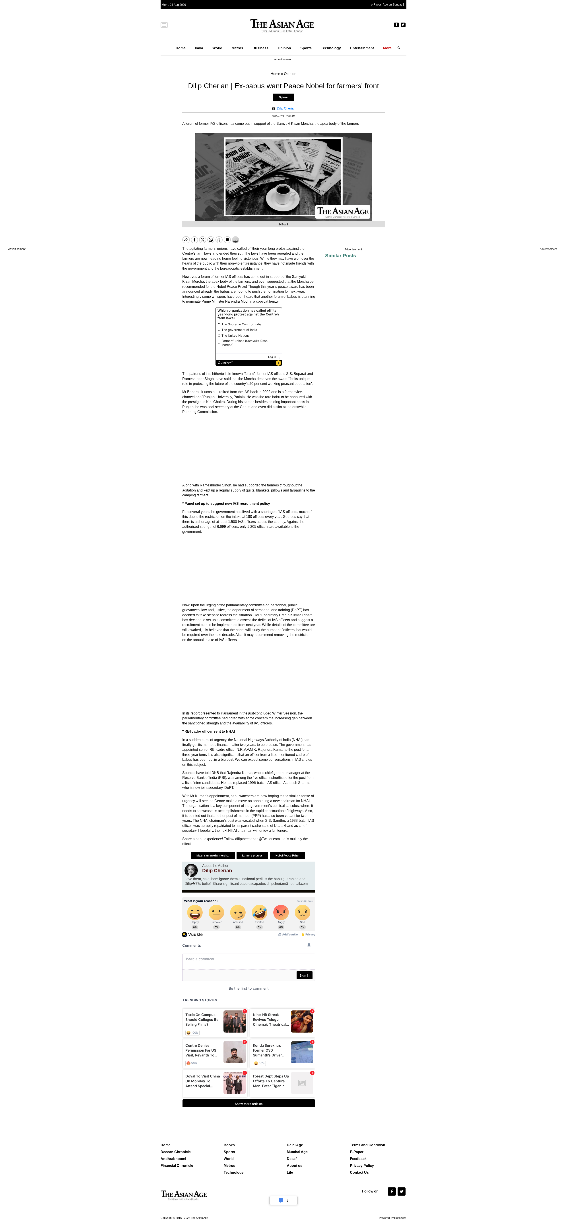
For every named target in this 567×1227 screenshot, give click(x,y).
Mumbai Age (297, 1152)
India (199, 48)
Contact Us (359, 1172)
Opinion (284, 48)
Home (181, 48)
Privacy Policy (362, 1165)
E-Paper (356, 1152)
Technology (331, 48)
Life (290, 1172)
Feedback (358, 1159)
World (217, 48)
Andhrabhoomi (173, 1159)
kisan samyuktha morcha (212, 855)
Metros (237, 48)
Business (260, 48)
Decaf (292, 1159)
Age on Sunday (392, 4)
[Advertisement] (248, 449)
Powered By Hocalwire (392, 1217)
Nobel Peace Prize (287, 855)
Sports (306, 48)
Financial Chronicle (177, 1165)
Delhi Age (295, 1145)
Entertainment (362, 48)
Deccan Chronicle (176, 1152)
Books (229, 1145)
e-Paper (376, 4)
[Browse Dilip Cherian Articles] (191, 870)
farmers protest (252, 855)
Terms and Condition (367, 1145)
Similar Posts (340, 255)
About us (294, 1165)
